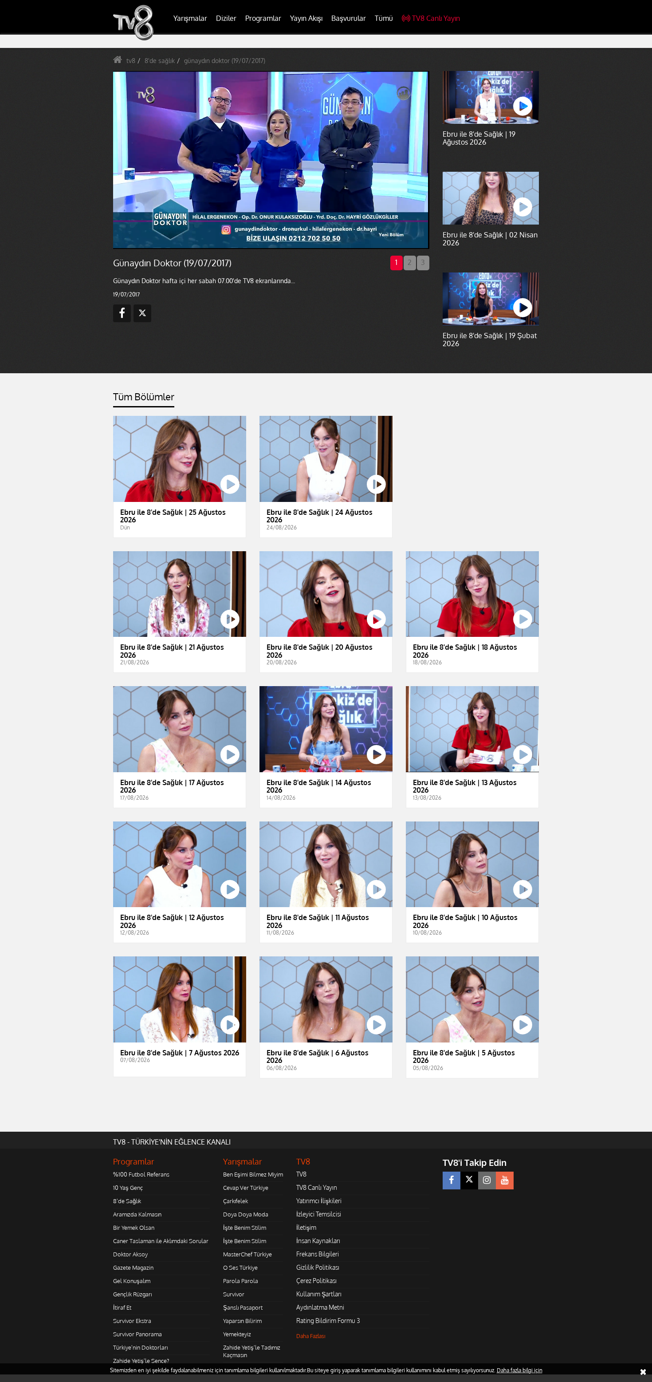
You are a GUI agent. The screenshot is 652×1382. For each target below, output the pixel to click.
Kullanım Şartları (319, 1294)
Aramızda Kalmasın (137, 1214)
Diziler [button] (226, 18)
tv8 (130, 60)
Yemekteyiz (237, 1334)
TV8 (301, 1174)
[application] (270, 160)
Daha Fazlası (311, 1336)
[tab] (143, 399)
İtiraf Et (122, 1307)
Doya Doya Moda (245, 1214)
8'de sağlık (160, 60)
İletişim (306, 1227)
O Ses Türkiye (240, 1267)
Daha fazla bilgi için (519, 1370)
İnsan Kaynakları (318, 1240)
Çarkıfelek (235, 1200)
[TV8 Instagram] (487, 1180)
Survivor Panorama (137, 1334)
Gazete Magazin (133, 1267)
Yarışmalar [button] (190, 18)
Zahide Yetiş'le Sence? (141, 1360)
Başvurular (348, 18)
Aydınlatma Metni (320, 1307)
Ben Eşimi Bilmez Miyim (253, 1174)
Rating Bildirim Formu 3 (328, 1320)
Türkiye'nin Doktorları (140, 1347)
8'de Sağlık (127, 1200)
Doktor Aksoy (130, 1254)
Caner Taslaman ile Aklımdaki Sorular (160, 1240)
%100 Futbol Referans (141, 1174)
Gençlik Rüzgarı (132, 1294)
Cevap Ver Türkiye (245, 1187)
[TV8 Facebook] (451, 1180)
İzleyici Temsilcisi (318, 1214)
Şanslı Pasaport (243, 1307)
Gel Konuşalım (131, 1280)
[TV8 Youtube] (505, 1180)
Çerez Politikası (316, 1280)
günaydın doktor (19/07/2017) (224, 60)
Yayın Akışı (306, 18)
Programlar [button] (263, 18)
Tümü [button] (384, 18)
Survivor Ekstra (132, 1320)
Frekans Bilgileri (317, 1254)
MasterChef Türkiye (247, 1254)
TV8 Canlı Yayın (436, 18)
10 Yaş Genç (128, 1187)
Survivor (233, 1294)
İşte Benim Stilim (244, 1227)
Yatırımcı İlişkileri (319, 1200)
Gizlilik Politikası (317, 1267)
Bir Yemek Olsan (133, 1227)
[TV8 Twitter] (469, 1180)
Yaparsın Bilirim (242, 1320)
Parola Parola (240, 1280)
